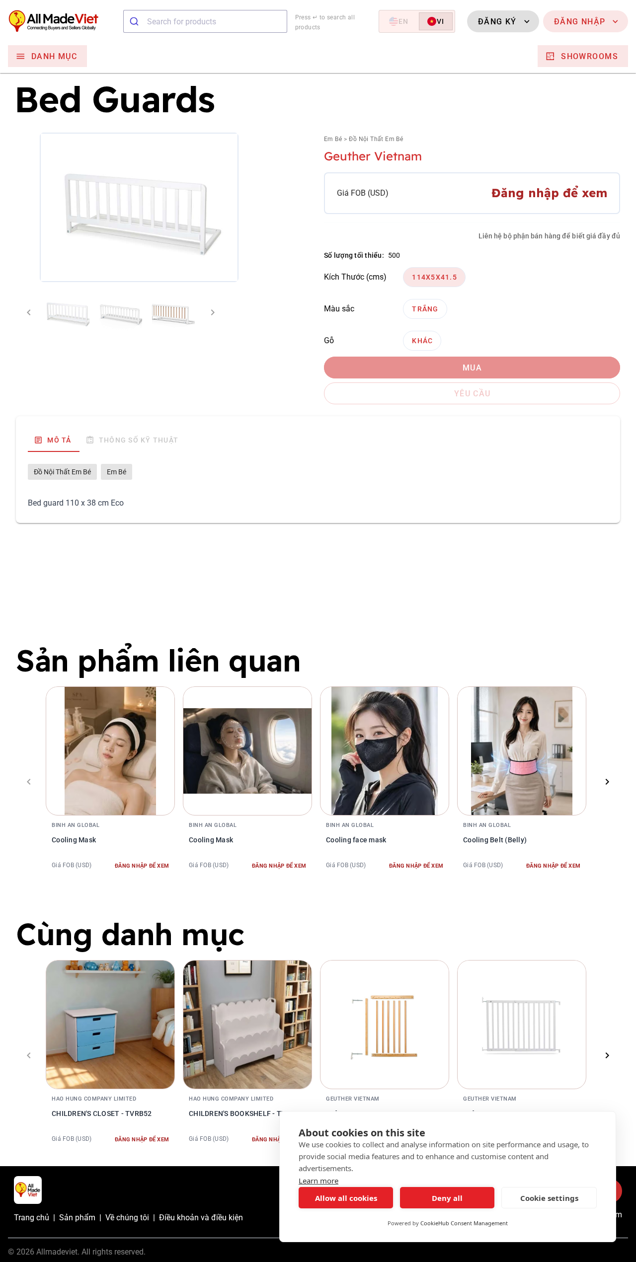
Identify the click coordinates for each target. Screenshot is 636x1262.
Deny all (447, 1198)
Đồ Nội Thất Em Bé (376, 139)
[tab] (54, 440)
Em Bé (333, 139)
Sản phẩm (77, 1217)
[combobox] (205, 21)
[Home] (61, 21)
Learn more (318, 1181)
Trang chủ (31, 1217)
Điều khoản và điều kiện (201, 1217)
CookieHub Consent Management (464, 1223)
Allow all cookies (346, 1198)
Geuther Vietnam (373, 155)
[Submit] (135, 21)
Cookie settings (549, 1198)
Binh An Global (75, 825)
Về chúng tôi (127, 1217)
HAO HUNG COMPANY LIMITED (94, 1099)
